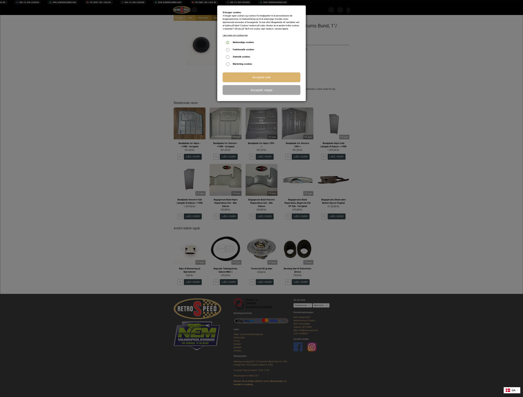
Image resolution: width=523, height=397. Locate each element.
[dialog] (261, 198)
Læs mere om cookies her (235, 35)
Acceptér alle (261, 77)
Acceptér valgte (261, 90)
